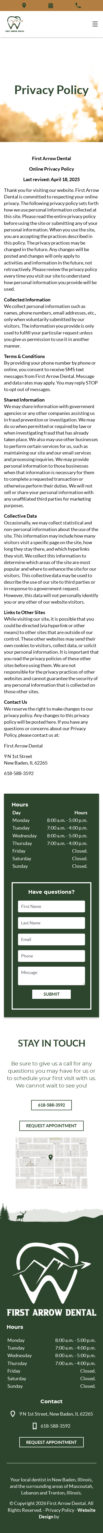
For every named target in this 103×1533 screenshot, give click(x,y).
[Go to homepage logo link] (51, 1279)
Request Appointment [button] (51, 1125)
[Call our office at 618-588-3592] (78, 5)
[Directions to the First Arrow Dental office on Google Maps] (24, 5)
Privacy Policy (59, 1510)
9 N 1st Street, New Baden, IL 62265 (56, 1414)
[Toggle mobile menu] (95, 24)
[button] (50, 5)
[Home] (15, 24)
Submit (52, 994)
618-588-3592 (51, 1105)
